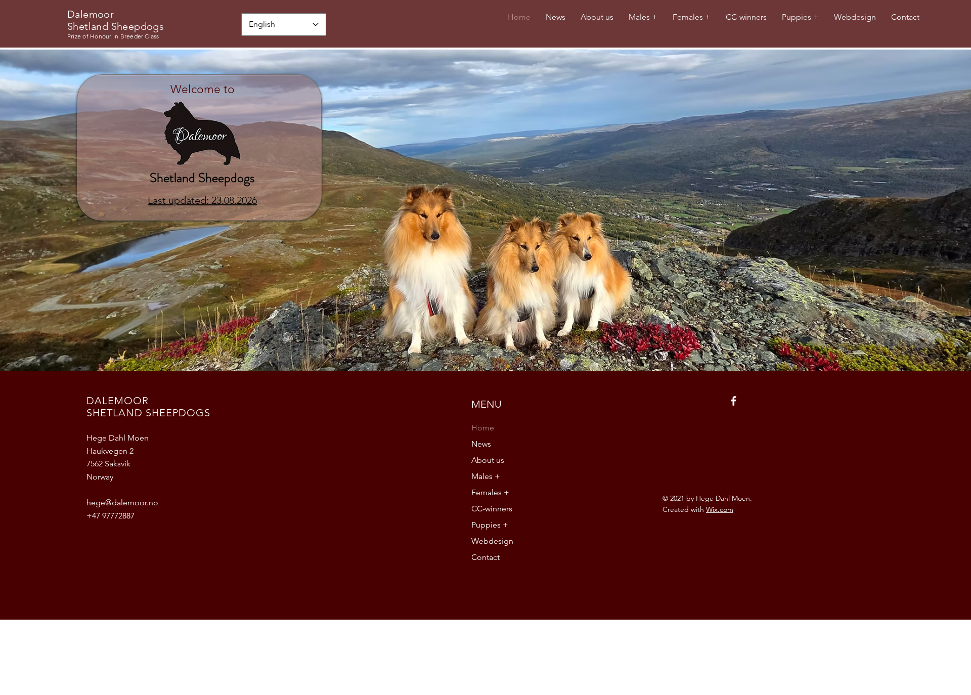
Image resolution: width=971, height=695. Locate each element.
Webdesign (492, 541)
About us (487, 460)
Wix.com (719, 509)
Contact (485, 557)
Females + (490, 492)
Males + (485, 476)
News (481, 444)
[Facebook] (733, 401)
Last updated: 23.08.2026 (202, 200)
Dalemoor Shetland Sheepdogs (115, 20)
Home (482, 427)
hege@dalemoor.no (122, 502)
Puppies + (489, 525)
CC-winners (491, 508)
